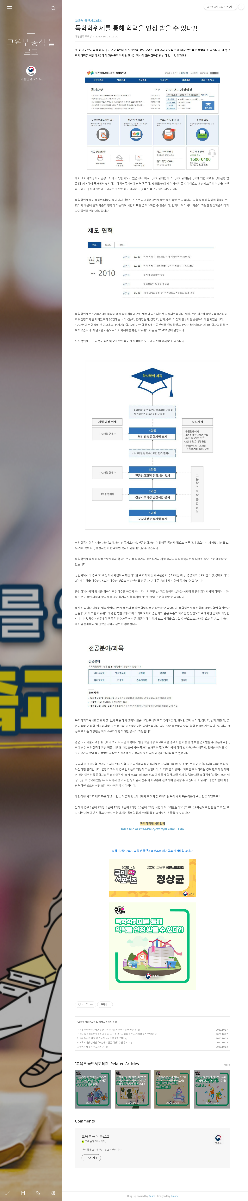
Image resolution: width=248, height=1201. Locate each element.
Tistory (174, 1196)
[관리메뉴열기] (241, 7)
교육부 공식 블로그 (31, 47)
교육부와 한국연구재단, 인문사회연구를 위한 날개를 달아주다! (106, 1029)
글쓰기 (8, 1193)
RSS (38, 1193)
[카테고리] (9, 8)
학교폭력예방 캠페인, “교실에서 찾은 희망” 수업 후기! (102, 1042)
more (227, 1064)
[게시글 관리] (91, 1005)
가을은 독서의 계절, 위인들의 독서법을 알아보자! (100, 1038)
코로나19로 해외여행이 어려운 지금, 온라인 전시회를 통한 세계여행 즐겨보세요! (115, 1034)
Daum (152, 1196)
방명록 (23, 1193)
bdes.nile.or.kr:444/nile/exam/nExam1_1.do (152, 829)
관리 (54, 1193)
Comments (85, 1121)
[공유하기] (86, 1005)
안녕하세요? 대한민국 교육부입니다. (102, 1150)
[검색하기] (53, 8)
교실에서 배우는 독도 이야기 (90, 1046)
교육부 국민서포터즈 (88, 21)
